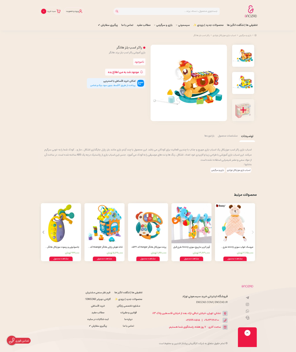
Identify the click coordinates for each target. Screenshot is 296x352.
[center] (117, 11)
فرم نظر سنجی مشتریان (97, 293)
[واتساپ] (247, 311)
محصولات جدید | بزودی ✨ (208, 25)
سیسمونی (184, 25)
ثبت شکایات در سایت (98, 319)
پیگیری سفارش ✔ (108, 25)
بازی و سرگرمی (164, 25)
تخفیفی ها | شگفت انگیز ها (242, 25)
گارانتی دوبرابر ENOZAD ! (98, 299)
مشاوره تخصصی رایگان (128, 306)
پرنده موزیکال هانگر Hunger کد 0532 (149, 247)
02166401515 (193, 320)
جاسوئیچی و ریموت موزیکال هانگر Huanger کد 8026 (63, 247)
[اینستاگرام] (247, 304)
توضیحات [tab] (247, 136)
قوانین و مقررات (128, 313)
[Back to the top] (247, 333)
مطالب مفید (144, 25)
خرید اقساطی (98, 306)
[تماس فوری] (247, 318)
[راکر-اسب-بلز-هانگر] (247, 286)
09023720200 (211, 320)
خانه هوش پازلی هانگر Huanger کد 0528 (106, 247)
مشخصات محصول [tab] (228, 136)
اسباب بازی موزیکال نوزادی (224, 35)
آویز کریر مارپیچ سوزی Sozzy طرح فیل (191, 247)
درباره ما (128, 319)
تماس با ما (127, 25)
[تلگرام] (247, 298)
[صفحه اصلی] (255, 35)
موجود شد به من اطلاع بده (123, 72)
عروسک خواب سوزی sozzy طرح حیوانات (238, 247)
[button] (43, 232)
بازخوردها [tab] (209, 136)
